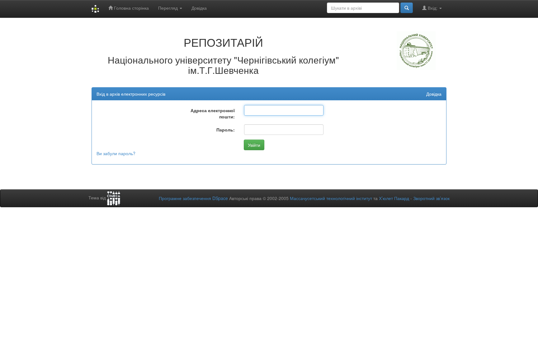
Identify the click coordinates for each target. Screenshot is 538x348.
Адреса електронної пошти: (213, 113)
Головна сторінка (131, 8)
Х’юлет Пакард (394, 198)
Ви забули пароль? (116, 153)
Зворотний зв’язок (431, 198)
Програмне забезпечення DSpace (193, 198)
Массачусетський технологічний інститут (331, 198)
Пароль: (225, 129)
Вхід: (433, 8)
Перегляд (168, 8)
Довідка (199, 8)
